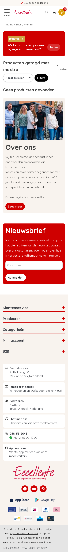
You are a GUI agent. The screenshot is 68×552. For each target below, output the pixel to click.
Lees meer (15, 206)
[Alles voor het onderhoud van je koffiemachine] (34, 473)
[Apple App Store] (19, 500)
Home (9, 24)
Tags (18, 24)
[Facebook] (24, 488)
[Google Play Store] (45, 500)
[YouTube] (34, 488)
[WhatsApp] (43, 488)
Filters (41, 78)
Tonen (54, 47)
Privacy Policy (14, 537)
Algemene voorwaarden (24, 533)
